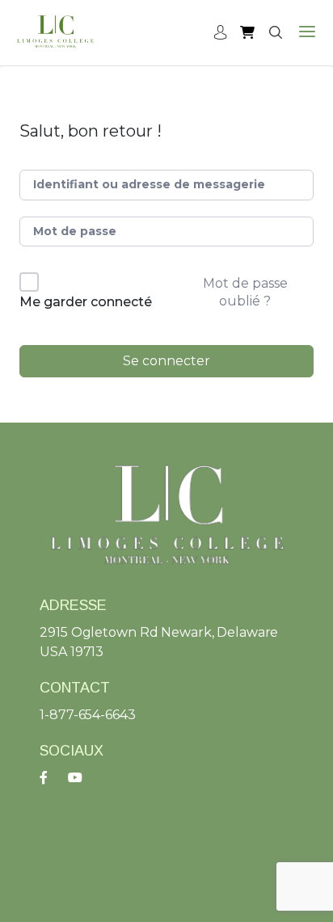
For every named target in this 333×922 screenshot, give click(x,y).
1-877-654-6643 (87, 714)
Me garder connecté (85, 301)
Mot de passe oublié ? (245, 292)
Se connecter (166, 360)
